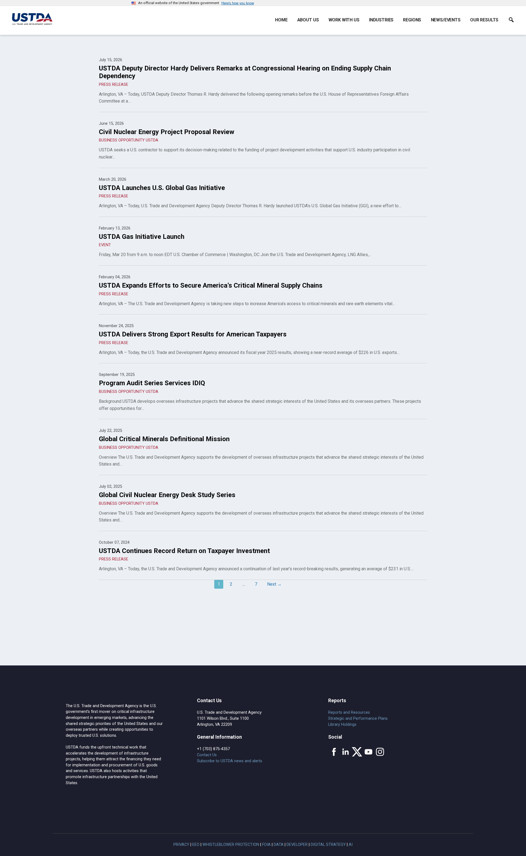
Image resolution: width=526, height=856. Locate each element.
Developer (297, 844)
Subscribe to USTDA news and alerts (229, 761)
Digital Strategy (328, 844)
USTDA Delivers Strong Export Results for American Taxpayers (193, 334)
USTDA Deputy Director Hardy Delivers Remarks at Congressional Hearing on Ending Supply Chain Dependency (245, 72)
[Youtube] (368, 752)
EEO (195, 844)
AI (351, 844)
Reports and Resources (349, 712)
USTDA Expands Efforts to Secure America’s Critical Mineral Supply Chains (210, 285)
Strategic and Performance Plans (358, 718)
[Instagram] (380, 752)
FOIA (266, 844)
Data (279, 844)
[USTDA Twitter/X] (357, 752)
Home (281, 19)
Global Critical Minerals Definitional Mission (164, 439)
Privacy (181, 844)
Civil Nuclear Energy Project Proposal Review (166, 132)
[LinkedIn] (345, 752)
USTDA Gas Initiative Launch (141, 236)
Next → (274, 584)
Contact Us (207, 755)
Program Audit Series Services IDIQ (152, 383)
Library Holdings (342, 724)
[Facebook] (334, 752)
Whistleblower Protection (230, 844)
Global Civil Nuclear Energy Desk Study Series (167, 495)
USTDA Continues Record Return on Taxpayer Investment (184, 551)
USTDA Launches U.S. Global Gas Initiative (162, 188)
